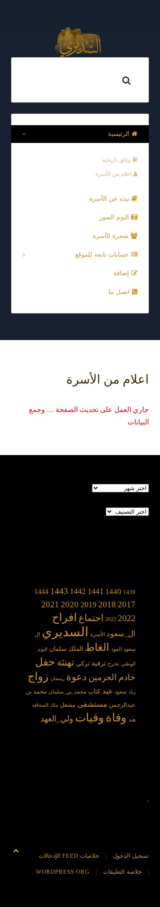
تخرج (113, 664)
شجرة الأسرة (112, 236)
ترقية (99, 663)
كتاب (94, 691)
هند (132, 720)
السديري (65, 632)
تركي (83, 663)
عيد (107, 691)
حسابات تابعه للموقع (103, 254)
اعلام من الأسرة (114, 174)
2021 (50, 604)
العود (116, 649)
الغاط (97, 647)
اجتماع (91, 618)
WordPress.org (62, 871)
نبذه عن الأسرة (110, 198)
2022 (127, 618)
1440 (113, 591)
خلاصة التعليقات (122, 871)
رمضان (57, 678)
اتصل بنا (120, 292)
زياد (132, 691)
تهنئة (65, 662)
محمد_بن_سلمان (67, 692)
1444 (41, 591)
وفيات (89, 717)
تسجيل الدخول (131, 855)
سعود (121, 692)
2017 (127, 604)
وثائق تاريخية (117, 160)
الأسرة (97, 635)
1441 (96, 591)
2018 (107, 604)
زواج (38, 676)
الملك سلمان (66, 648)
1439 (129, 592)
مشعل (68, 704)
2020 (70, 604)
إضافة (122, 273)
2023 (110, 619)
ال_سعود (121, 634)
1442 (78, 591)
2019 (88, 604)
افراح (64, 617)
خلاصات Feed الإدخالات (69, 855)
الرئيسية (120, 134)
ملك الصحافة (45, 705)
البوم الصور (115, 217)
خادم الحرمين (112, 677)
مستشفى (92, 704)
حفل (45, 662)
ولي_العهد (56, 718)
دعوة (76, 676)
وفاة (116, 717)
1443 (59, 591)
